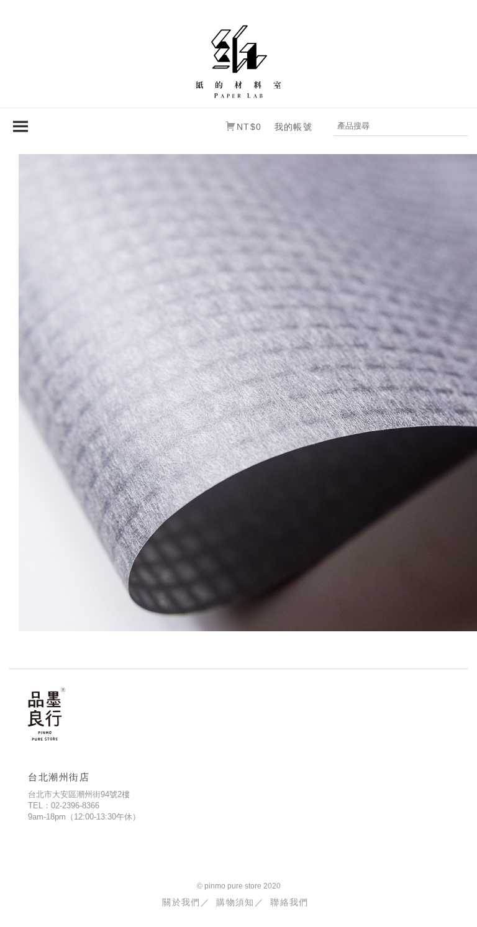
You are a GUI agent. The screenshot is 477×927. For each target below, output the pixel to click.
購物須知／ (240, 902)
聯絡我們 (289, 902)
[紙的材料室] (238, 60)
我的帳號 (294, 127)
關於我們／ (186, 902)
